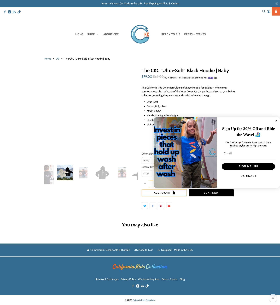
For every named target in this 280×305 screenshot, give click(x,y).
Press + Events (195, 34)
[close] (276, 3)
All (57, 58)
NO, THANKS (248, 176)
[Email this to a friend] (169, 206)
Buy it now (211, 192)
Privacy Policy (128, 279)
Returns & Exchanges (107, 279)
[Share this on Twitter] (145, 206)
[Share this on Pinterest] (161, 206)
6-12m (146, 173)
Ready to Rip (170, 34)
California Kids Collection (144, 300)
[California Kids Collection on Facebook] (5, 12)
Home (79, 34)
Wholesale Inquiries (148, 279)
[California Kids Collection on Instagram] (10, 12)
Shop (91, 34)
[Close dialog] (276, 120)
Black (146, 160)
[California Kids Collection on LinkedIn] (15, 12)
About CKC (111, 34)
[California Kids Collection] (140, 34)
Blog (182, 279)
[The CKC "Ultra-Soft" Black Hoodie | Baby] (91, 115)
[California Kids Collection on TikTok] (20, 12)
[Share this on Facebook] (153, 206)
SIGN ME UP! (248, 166)
